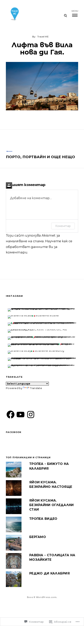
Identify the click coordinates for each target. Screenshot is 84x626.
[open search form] (65, 15)
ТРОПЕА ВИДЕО (43, 519)
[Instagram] (30, 414)
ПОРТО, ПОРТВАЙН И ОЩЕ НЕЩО (40, 157)
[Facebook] (10, 414)
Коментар (63, 226)
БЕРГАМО (37, 537)
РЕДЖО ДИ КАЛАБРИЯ (49, 573)
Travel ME (43, 36)
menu (74, 11)
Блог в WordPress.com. (42, 597)
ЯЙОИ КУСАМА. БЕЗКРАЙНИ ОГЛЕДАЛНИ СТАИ (51, 505)
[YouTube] (20, 414)
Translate (36, 388)
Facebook (13, 432)
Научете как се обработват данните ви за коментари (39, 246)
